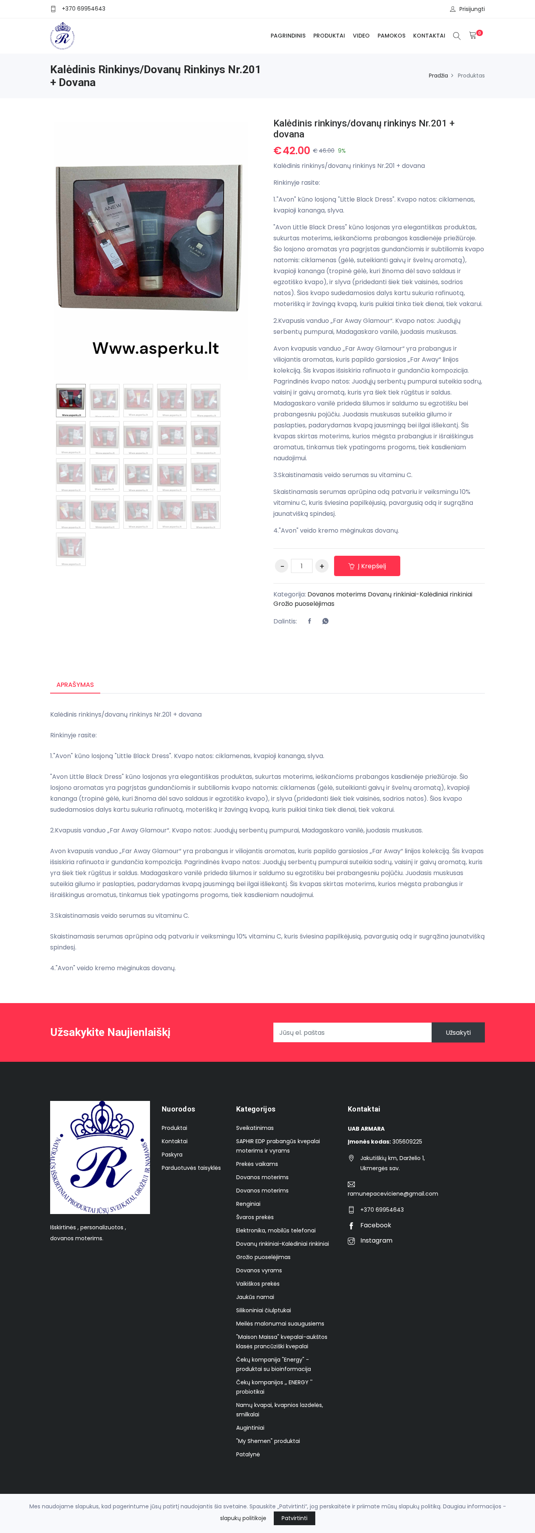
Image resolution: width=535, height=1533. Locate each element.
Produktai (329, 36)
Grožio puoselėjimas (303, 603)
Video (361, 36)
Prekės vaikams (257, 1164)
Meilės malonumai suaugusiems (280, 1324)
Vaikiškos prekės (258, 1284)
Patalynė (248, 1454)
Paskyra (172, 1154)
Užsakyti (458, 1032)
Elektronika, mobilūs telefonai (276, 1230)
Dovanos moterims (336, 594)
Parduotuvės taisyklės (191, 1168)
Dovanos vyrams (259, 1270)
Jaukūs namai (255, 1297)
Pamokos (391, 36)
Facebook (375, 1225)
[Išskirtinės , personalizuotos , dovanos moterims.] (62, 36)
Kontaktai (429, 36)
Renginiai (248, 1204)
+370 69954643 (83, 9)
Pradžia (438, 75)
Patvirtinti (294, 1518)
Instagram (375, 1240)
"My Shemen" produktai (268, 1441)
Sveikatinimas (255, 1128)
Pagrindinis (288, 36)
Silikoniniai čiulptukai (263, 1310)
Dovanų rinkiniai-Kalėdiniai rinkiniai (420, 594)
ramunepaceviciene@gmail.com (393, 1194)
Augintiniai (250, 1428)
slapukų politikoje (243, 1518)
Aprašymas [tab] (75, 684)
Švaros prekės (255, 1217)
